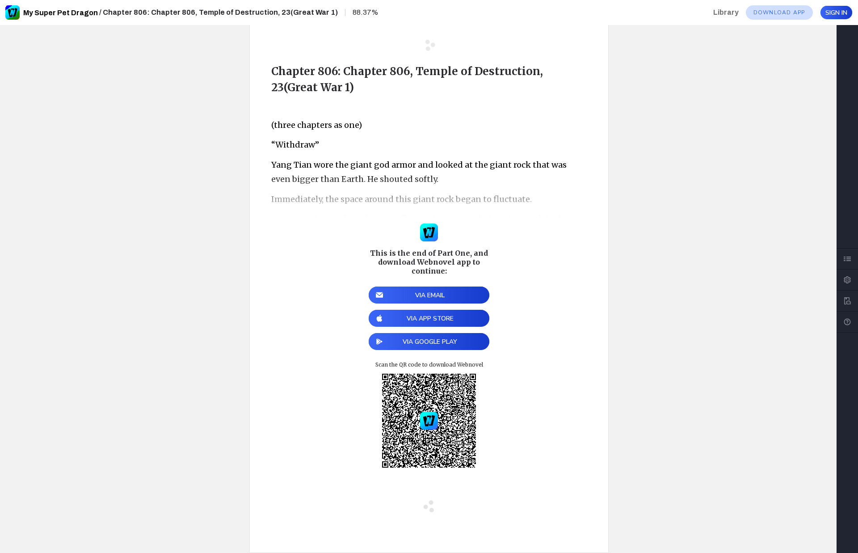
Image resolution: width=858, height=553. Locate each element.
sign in (836, 12)
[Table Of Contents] (847, 259)
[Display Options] (847, 280)
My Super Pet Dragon (60, 13)
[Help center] (847, 322)
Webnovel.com (12, 12)
